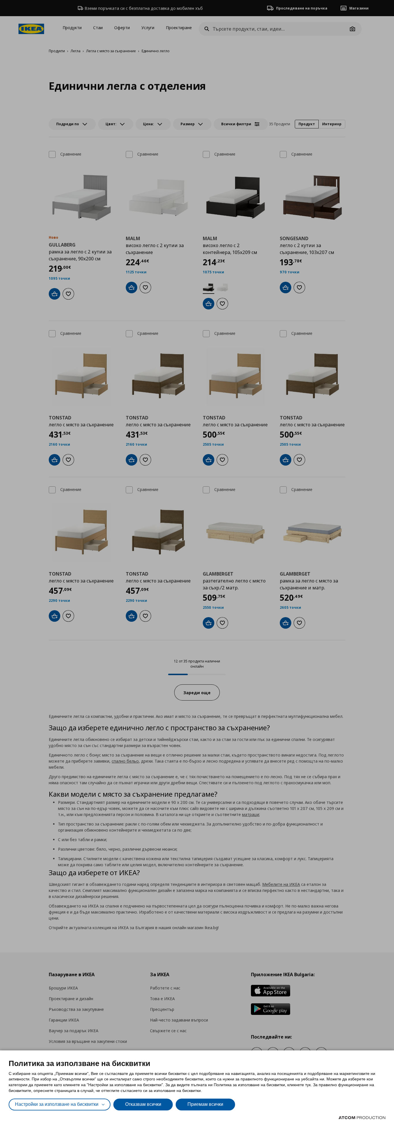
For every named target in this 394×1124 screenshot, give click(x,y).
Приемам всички (205, 1104)
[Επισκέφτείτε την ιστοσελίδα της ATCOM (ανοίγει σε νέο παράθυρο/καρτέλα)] (362, 1118)
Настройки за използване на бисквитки (56, 1104)
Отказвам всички (143, 1104)
